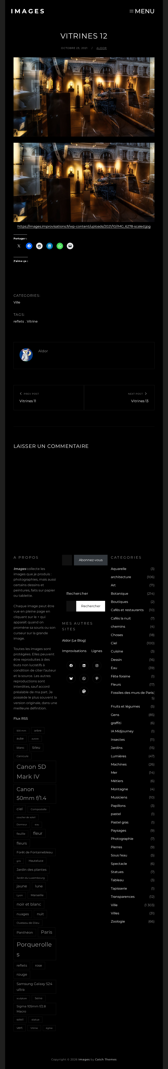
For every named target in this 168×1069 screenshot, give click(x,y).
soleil (20, 1019)
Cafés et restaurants (127, 610)
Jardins (117, 748)
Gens (115, 715)
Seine (38, 998)
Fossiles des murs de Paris (132, 693)
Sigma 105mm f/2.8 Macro (31, 1008)
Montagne (119, 789)
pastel (116, 814)
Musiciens (119, 797)
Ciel (114, 643)
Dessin (116, 660)
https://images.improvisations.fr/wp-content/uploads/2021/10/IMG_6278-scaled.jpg (84, 226)
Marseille (37, 895)
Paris (46, 932)
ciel (20, 809)
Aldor (101, 48)
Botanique (119, 594)
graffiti (116, 723)
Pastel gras (119, 822)
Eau (114, 668)
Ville (17, 302)
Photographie (122, 839)
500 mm (21, 730)
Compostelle (39, 809)
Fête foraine (120, 676)
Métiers (117, 781)
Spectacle (119, 864)
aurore (35, 738)
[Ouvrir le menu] (141, 11)
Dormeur (22, 824)
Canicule (22, 756)
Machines (119, 764)
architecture (121, 577)
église (49, 1028)
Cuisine (117, 651)
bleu (36, 747)
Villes (115, 913)
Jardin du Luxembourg (31, 877)
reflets (19, 321)
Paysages (118, 830)
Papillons (118, 806)
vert (20, 1028)
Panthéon (25, 932)
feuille (21, 834)
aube (20, 738)
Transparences (123, 897)
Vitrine (32, 321)
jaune (22, 886)
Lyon (20, 895)
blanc (20, 747)
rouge (22, 974)
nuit (40, 914)
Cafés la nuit (121, 618)
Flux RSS (21, 718)
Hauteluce (36, 861)
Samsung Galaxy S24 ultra (34, 987)
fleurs (22, 843)
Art (113, 585)
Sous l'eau (119, 855)
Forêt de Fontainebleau (35, 852)
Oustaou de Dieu (28, 922)
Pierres (116, 847)
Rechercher (77, 593)
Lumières (118, 756)
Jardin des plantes (32, 869)
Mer (114, 773)
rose (38, 965)
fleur (37, 833)
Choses (117, 635)
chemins (118, 626)
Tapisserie (119, 888)
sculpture (22, 998)
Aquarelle (118, 569)
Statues (117, 872)
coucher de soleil (26, 817)
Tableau (117, 880)
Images (28, 11)
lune (39, 886)
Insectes (118, 740)
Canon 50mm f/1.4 (31, 793)
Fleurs (116, 684)
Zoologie (118, 921)
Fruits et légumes (125, 706)
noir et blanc (29, 904)
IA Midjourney (122, 731)
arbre (37, 730)
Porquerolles (34, 949)
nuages (23, 914)
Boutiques (119, 602)
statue (35, 1019)
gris (19, 861)
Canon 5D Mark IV (31, 771)
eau (37, 824)
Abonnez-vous (91, 560)
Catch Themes (106, 1059)
